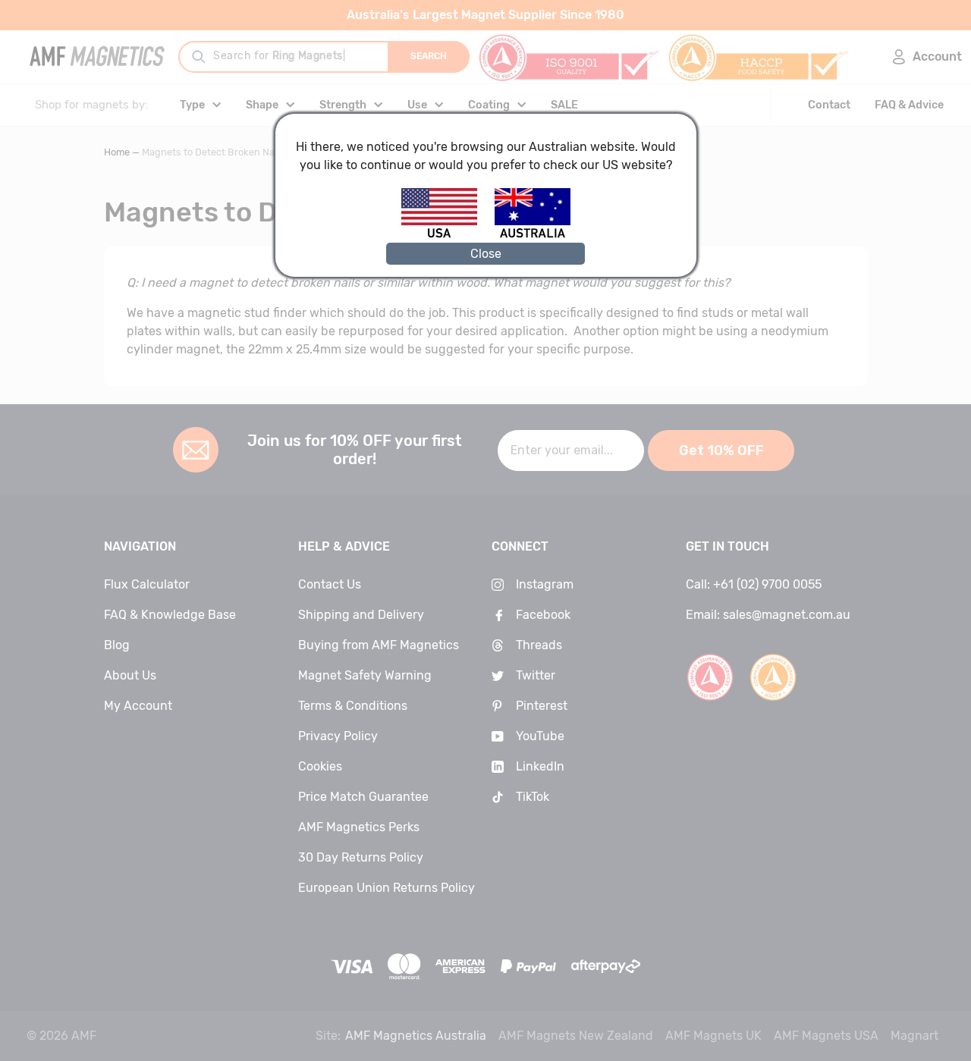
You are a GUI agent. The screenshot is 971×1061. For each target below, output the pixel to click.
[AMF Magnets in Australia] (532, 235)
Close (485, 253)
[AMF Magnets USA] (446, 235)
